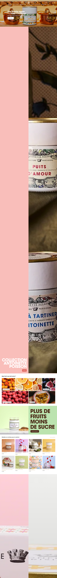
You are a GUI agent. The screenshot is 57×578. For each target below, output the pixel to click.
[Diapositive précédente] (3, 445)
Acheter (24, 370)
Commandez (11, 18)
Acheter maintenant (35, 431)
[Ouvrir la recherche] (50, 3)
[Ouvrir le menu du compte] (52, 3)
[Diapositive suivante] (13, 445)
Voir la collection (52, 437)
